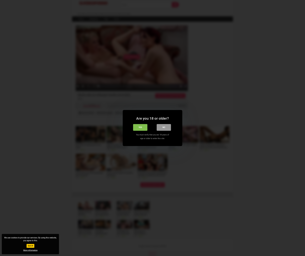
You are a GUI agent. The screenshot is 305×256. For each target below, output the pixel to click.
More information (30, 250)
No (164, 127)
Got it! (30, 246)
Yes (140, 127)
